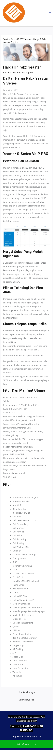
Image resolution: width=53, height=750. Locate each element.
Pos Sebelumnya (27, 692)
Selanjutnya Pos (26, 699)
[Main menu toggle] (50, 13)
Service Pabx (9, 39)
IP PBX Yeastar (24, 39)
